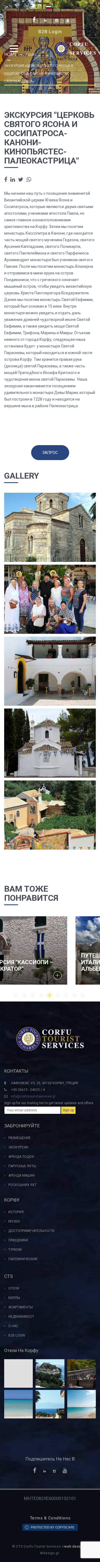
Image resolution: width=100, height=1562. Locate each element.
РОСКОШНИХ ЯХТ (22, 1185)
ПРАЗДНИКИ (18, 1240)
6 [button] (58, 995)
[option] (50, 950)
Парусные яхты (22, 1166)
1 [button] (16, 995)
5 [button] (49, 995)
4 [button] (41, 995)
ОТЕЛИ (13, 1288)
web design (74, 1546)
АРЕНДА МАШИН (21, 1175)
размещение (19, 1138)
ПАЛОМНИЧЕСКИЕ (23, 1259)
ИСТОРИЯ (16, 1212)
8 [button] (74, 995)
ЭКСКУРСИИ (18, 1147)
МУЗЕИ (14, 1221)
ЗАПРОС (50, 452)
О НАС (13, 1326)
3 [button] (33, 995)
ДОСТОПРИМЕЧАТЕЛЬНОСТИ (31, 1231)
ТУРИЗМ (15, 1250)
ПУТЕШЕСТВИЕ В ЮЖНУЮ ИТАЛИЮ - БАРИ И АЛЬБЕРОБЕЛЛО (45, 962)
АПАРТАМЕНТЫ (20, 1307)
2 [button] (24, 995)
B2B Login (50, 31)
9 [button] (83, 995)
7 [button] (66, 995)
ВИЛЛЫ (14, 1298)
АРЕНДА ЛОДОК (21, 1157)
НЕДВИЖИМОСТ (21, 1317)
